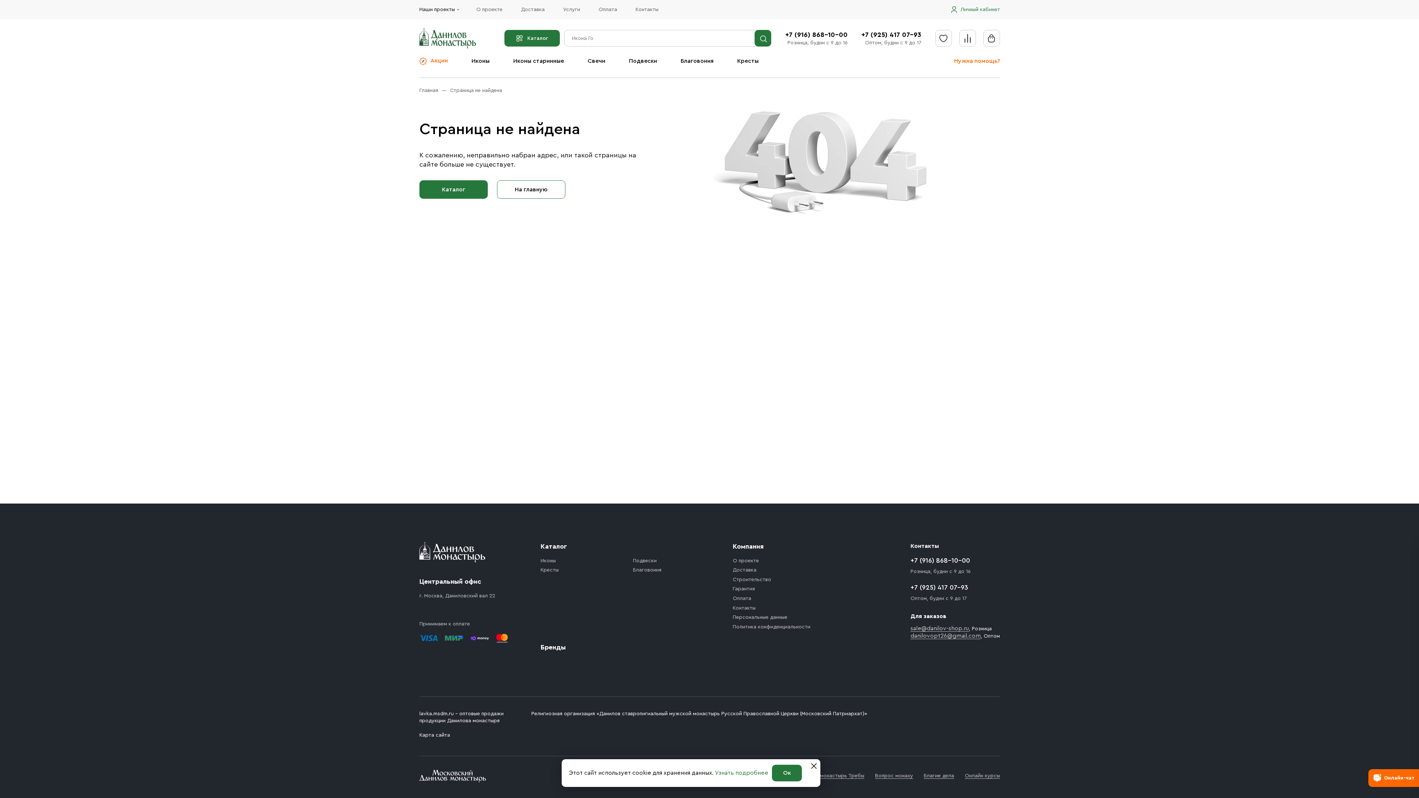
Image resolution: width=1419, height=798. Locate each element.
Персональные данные (760, 617)
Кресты (748, 61)
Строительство (752, 579)
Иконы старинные (538, 61)
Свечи (596, 61)
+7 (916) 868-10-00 (816, 34)
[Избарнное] (943, 38)
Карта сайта (434, 735)
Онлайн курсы (982, 775)
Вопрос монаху (894, 775)
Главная (428, 90)
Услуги (571, 9)
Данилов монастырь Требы (830, 775)
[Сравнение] (967, 38)
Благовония (697, 61)
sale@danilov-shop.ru (940, 628)
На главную (531, 189)
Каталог (537, 38)
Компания (748, 546)
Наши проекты (437, 9)
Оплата (608, 9)
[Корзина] (991, 38)
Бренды (553, 647)
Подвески (643, 61)
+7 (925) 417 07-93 (891, 34)
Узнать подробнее (741, 773)
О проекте (489, 9)
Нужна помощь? (977, 61)
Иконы (481, 61)
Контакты (647, 9)
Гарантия (744, 588)
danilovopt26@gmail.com (946, 636)
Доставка (533, 9)
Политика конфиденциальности (771, 627)
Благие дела (939, 775)
